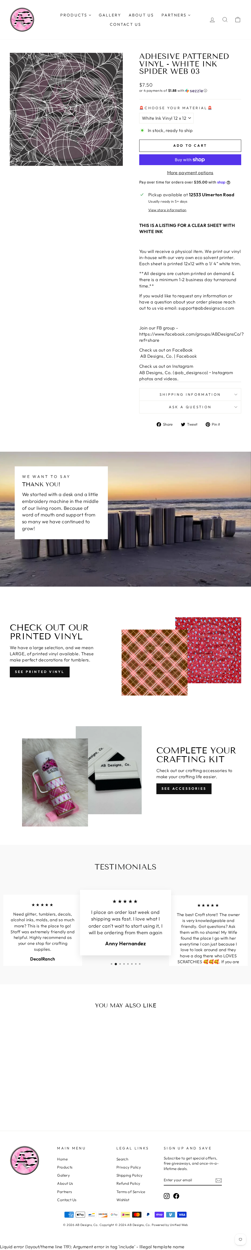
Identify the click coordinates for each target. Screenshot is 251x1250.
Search (122, 1159)
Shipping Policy (129, 1175)
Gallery (63, 1175)
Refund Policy (128, 1183)
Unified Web (179, 1225)
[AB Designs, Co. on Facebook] (176, 1196)
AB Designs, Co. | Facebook (168, 356)
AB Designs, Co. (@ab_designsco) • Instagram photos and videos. (186, 376)
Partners (64, 1191)
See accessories (184, 788)
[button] (190, 90)
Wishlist (122, 1199)
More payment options (190, 172)
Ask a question (190, 407)
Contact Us (66, 1199)
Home (62, 1159)
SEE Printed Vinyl (39, 672)
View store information (167, 210)
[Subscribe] (218, 1180)
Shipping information (190, 394)
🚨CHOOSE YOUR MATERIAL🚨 (176, 108)
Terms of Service (130, 1191)
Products (65, 1167)
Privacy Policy (128, 1167)
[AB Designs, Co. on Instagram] (167, 1196)
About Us (65, 1183)
